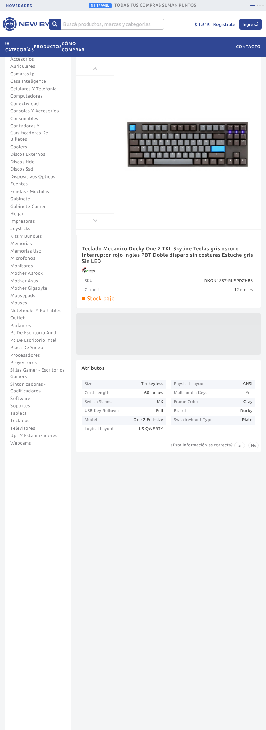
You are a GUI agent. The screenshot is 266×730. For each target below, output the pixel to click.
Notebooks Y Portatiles (35, 310)
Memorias (21, 243)
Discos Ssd (21, 169)
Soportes (20, 405)
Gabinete (20, 199)
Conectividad (24, 103)
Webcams (20, 443)
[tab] (252, 5)
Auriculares (22, 66)
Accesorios (22, 59)
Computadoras (26, 96)
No (253, 445)
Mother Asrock (26, 273)
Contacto (248, 47)
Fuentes (19, 184)
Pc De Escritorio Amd (33, 332)
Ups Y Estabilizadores (33, 435)
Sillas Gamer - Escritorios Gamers (37, 374)
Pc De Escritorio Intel (33, 340)
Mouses (18, 303)
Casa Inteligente (28, 81)
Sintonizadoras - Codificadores (28, 388)
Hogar (17, 213)
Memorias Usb (26, 251)
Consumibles (24, 118)
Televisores (22, 428)
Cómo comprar (73, 47)
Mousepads (22, 295)
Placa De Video (26, 347)
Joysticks (20, 228)
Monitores (21, 266)
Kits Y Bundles (26, 236)
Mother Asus (24, 281)
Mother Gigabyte (28, 288)
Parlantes (20, 325)
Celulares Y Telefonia (33, 88)
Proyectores (23, 362)
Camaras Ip (22, 74)
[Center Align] (55, 24)
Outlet (17, 318)
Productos (48, 47)
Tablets (18, 413)
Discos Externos (27, 154)
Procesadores (25, 355)
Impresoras (22, 221)
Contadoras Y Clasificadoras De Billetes (29, 133)
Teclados (19, 420)
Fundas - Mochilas (29, 191)
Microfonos (22, 258)
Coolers (18, 147)
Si (239, 445)
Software (20, 398)
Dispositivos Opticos (32, 176)
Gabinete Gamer (28, 206)
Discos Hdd (22, 161)
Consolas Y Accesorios (34, 111)
